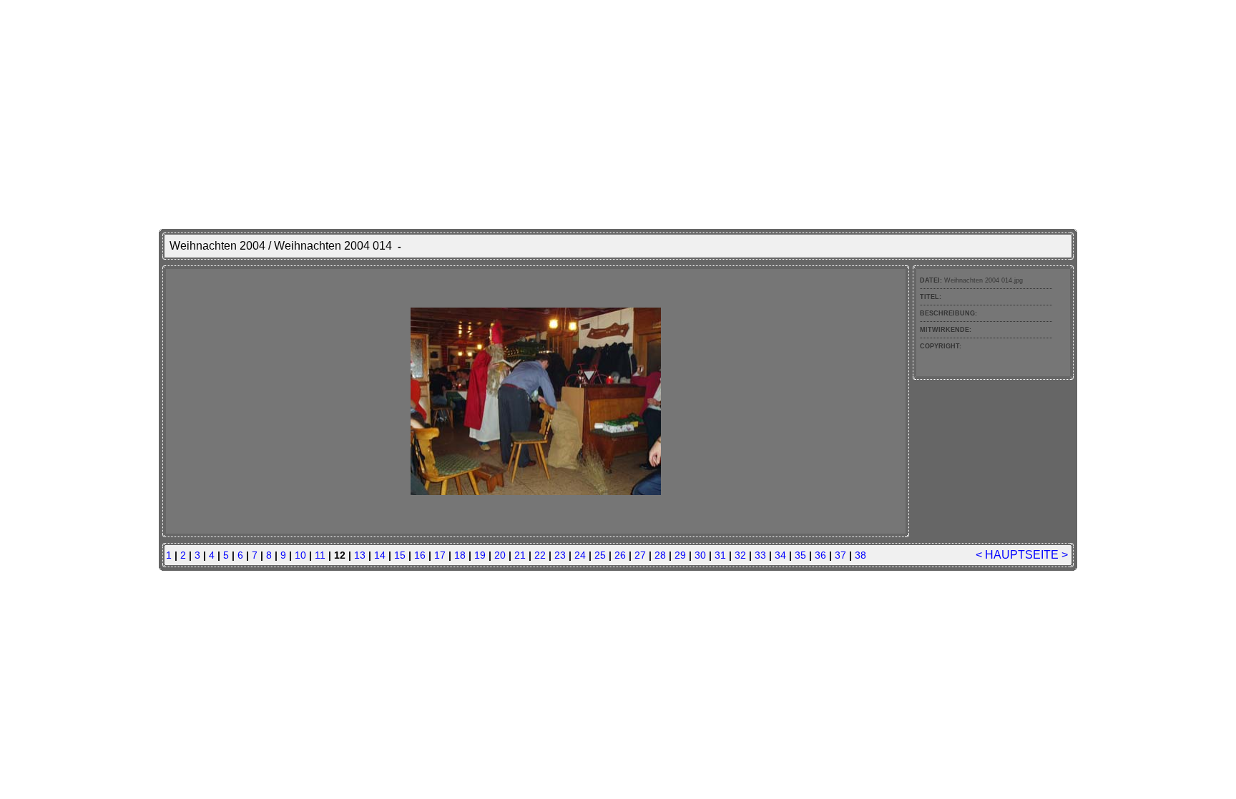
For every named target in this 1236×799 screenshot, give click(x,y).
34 (780, 555)
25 (600, 555)
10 (300, 555)
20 (500, 555)
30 (700, 555)
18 (460, 555)
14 (380, 555)
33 (760, 555)
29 (680, 555)
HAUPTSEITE (1022, 555)
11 (320, 555)
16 (420, 555)
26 (620, 555)
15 (400, 555)
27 (640, 555)
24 (580, 555)
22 (540, 555)
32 (740, 555)
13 (360, 555)
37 (840, 555)
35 (800, 555)
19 (480, 555)
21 (520, 555)
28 (660, 555)
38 (860, 555)
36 (820, 555)
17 (440, 555)
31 (720, 555)
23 (560, 555)
